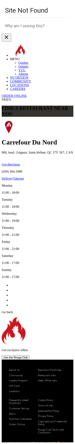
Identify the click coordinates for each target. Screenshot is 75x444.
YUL (21, 70)
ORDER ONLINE (14, 96)
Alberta (23, 74)
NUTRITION (19, 77)
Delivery (7, 178)
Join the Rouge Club (15, 357)
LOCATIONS (19, 85)
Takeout (18, 178)
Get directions (11, 164)
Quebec (23, 62)
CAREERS (17, 89)
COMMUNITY (20, 81)
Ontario (23, 66)
